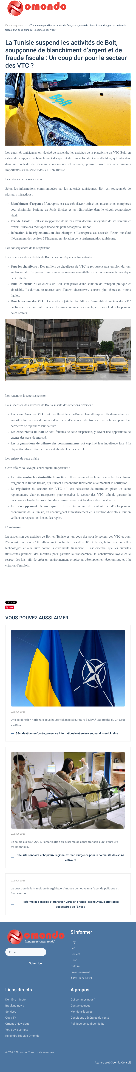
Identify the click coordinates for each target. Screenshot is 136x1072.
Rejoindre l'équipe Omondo (22, 1036)
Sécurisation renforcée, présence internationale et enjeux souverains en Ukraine (67, 733)
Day (73, 942)
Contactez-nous (80, 1006)
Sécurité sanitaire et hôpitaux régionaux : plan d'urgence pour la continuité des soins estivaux (70, 857)
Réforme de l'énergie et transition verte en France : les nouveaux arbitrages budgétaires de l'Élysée (70, 904)
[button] (129, 8)
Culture (75, 966)
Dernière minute (15, 999)
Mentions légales (81, 1012)
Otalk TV (10, 1018)
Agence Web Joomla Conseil (113, 1062)
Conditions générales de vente (90, 1018)
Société (75, 954)
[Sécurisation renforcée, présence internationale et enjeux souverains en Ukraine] (68, 668)
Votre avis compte (16, 1030)
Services (10, 1012)
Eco (73, 948)
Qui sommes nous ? (83, 999)
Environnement (80, 972)
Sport (74, 960)
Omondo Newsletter (17, 1024)
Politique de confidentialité (87, 1024)
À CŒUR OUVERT (81, 978)
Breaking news (14, 1006)
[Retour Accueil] (36, 8)
